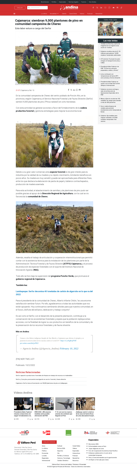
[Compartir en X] (30, 419)
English (20, 8)
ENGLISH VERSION (49, 442)
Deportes (60, 451)
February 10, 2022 (69, 348)
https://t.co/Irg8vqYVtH (68, 341)
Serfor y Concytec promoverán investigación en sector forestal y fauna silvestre (41, 379)
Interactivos (76, 453)
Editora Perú (56, 464)
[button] (15, 407)
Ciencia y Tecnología (63, 458)
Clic (58, 453)
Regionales (45, 458)
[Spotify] (117, 7)
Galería (64, 13)
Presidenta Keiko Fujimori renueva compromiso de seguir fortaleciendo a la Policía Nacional (23, 414)
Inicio (43, 446)
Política (44, 451)
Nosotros (76, 460)
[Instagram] (109, 7)
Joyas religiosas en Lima (96, 448)
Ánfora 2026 (61, 448)
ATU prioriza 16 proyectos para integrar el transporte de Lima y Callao (110, 61)
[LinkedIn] (101, 7)
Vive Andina (92, 2)
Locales (44, 456)
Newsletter (99, 13)
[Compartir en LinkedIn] (32, 419)
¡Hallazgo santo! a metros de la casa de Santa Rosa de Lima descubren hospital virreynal (85, 414)
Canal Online (73, 13)
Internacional (46, 460)
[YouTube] (105, 7)
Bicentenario (45, 2)
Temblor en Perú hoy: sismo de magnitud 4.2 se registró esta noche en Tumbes (110, 45)
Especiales (62, 2)
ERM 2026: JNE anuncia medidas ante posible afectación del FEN (43, 414)
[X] (97, 7)
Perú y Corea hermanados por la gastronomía (103, 457)
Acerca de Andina (66, 464)
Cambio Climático (62, 460)
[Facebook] (93, 7)
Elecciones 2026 (94, 444)
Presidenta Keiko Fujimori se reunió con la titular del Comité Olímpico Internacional (110, 83)
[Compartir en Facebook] (28, 419)
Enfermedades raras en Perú (97, 446)
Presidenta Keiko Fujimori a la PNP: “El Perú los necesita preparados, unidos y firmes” (110, 68)
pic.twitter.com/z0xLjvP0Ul (29, 343)
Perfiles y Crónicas (63, 456)
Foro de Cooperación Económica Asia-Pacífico (103, 451)
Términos (76, 464)
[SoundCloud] (113, 7)
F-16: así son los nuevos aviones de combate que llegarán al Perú (63, 414)
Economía (45, 453)
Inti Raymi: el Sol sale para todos (99, 460)
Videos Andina (23, 392)
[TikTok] (121, 7)
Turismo (83, 2)
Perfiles (54, 2)
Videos (82, 13)
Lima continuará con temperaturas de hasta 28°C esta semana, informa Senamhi (110, 76)
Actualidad (54, 14)
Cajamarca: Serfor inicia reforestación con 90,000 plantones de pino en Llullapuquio (41, 383)
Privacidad (83, 464)
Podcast (90, 13)
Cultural (59, 446)
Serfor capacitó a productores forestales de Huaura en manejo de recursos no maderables (44, 375)
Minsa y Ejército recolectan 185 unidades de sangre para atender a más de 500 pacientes (111, 100)
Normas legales (73, 2)
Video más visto (110, 20)
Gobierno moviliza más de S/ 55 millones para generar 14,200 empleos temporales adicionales (111, 53)
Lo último (44, 13)
